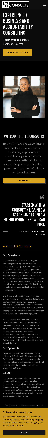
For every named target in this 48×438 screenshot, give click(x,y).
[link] (16, 4)
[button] (44, 4)
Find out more (23, 181)
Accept (24, 432)
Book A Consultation (17, 52)
